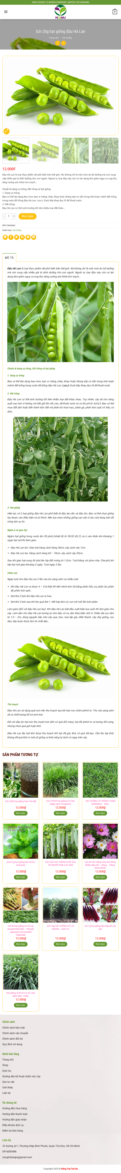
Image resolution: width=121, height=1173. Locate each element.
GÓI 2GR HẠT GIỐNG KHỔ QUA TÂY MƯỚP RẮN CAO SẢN (60, 863)
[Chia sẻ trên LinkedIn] (33, 237)
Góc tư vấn (8, 1081)
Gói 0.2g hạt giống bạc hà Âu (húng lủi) (21, 863)
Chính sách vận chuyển (15, 1033)
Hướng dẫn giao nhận (14, 1119)
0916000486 (9, 1151)
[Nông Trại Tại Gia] (60, 12)
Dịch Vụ (6, 1070)
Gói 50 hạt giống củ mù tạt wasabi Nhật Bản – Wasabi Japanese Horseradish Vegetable (20, 930)
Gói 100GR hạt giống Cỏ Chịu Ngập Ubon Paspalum (60, 802)
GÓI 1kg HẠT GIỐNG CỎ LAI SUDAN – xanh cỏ (60, 927)
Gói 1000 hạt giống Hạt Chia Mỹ (20, 801)
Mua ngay (28, 216)
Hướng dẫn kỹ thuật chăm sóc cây (21, 1076)
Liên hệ (6, 1093)
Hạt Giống (67, 38)
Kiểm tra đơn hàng (12, 1130)
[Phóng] (6, 131)
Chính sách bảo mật (13, 1027)
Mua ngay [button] (20, 813)
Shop (5, 1065)
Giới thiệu (7, 1087)
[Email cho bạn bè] (22, 237)
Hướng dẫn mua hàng (14, 1108)
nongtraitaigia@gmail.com (17, 1157)
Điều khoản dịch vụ (13, 1125)
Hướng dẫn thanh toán (15, 1114)
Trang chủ (54, 38)
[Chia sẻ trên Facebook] (11, 237)
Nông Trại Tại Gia (69, 1168)
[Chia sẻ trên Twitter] (16, 237)
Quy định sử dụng (12, 1044)
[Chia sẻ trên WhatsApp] (5, 237)
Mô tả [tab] (9, 258)
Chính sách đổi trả (12, 1038)
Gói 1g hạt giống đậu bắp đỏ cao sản (100, 927)
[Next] (112, 96)
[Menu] (5, 11)
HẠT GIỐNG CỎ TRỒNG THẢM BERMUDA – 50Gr (100, 802)
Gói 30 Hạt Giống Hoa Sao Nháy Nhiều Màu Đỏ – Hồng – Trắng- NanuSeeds (100, 865)
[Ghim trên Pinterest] (28, 237)
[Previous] (9, 96)
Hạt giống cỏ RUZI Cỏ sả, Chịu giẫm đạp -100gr (20, 994)
